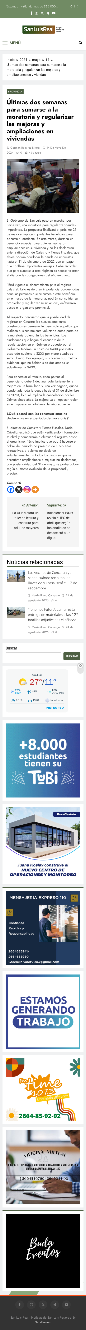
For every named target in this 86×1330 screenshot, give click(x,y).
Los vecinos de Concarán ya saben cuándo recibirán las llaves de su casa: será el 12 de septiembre (52, 580)
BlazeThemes (42, 1322)
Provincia (15, 91)
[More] (35, 489)
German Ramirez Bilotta (25, 148)
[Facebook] (10, 489)
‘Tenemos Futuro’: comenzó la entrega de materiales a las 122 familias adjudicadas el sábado (53, 614)
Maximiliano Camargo (46, 595)
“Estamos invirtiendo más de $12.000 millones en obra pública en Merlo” (31, 5)
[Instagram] (27, 489)
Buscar (11, 648)
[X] (19, 489)
